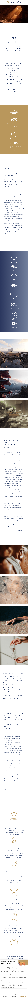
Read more (23, 330)
